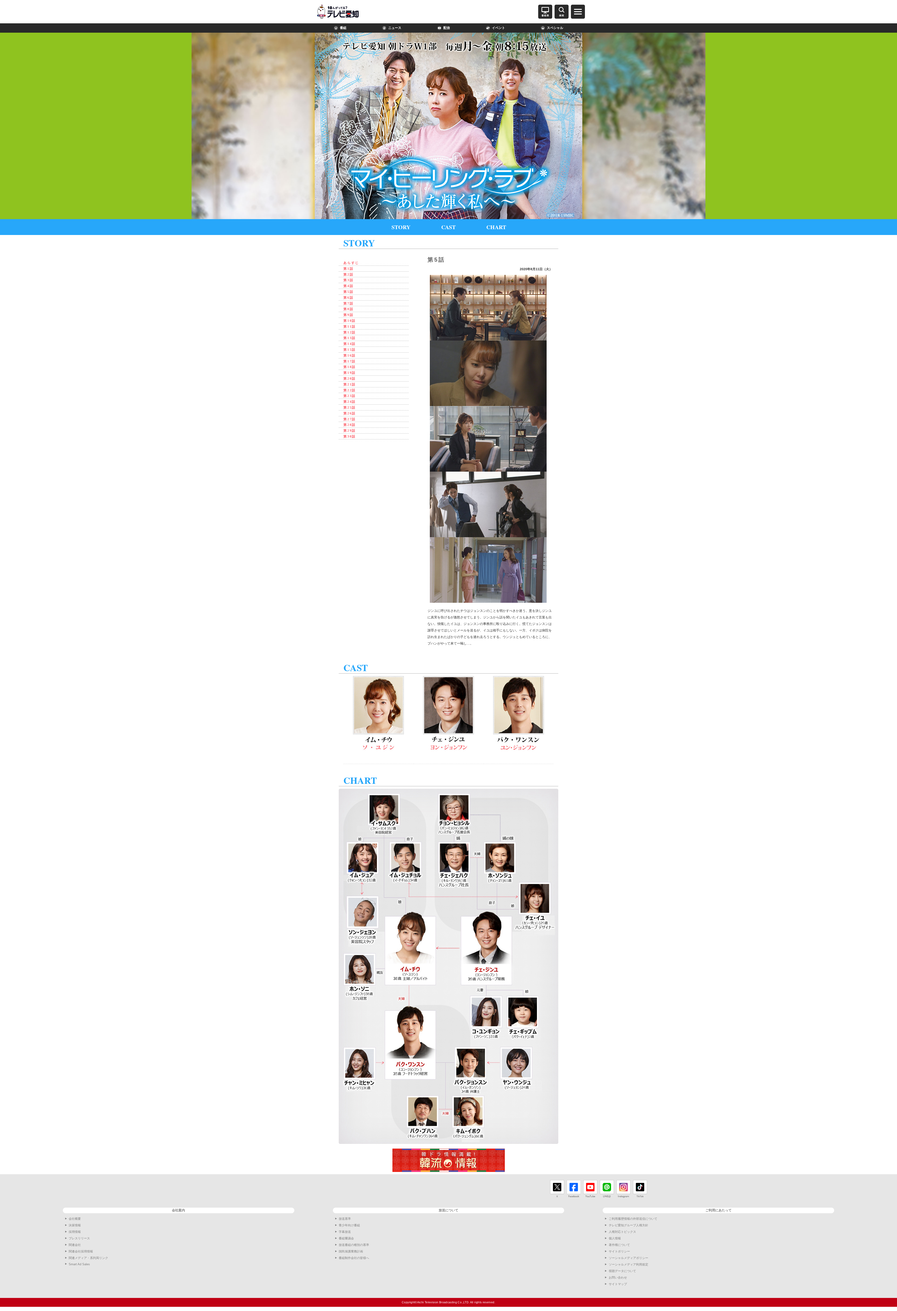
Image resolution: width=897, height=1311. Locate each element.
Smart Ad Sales (79, 1264)
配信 (446, 28)
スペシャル (555, 28)
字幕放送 (345, 1232)
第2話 (348, 274)
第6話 (348, 297)
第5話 (348, 292)
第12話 (349, 332)
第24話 (349, 401)
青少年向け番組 (349, 1225)
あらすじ (351, 263)
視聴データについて (622, 1271)
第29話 (349, 430)
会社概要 (75, 1218)
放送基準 (345, 1218)
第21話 (349, 384)
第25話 (349, 407)
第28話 (349, 425)
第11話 (349, 326)
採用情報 (75, 1232)
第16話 (349, 355)
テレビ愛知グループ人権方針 (628, 1225)
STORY (401, 227)
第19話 (349, 373)
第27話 (349, 419)
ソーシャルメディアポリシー (628, 1258)
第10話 (349, 320)
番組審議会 (346, 1238)
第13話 (349, 338)
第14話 (349, 344)
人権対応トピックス (622, 1232)
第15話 (349, 349)
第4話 (348, 286)
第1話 (348, 268)
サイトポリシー (619, 1251)
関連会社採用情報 (81, 1251)
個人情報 (615, 1238)
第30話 (349, 436)
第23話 (349, 396)
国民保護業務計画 (351, 1251)
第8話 (348, 309)
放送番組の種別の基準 (354, 1245)
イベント (498, 28)
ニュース (394, 28)
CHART (496, 227)
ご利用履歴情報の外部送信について (633, 1218)
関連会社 (75, 1245)
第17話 (349, 361)
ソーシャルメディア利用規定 (628, 1264)
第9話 (348, 315)
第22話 (349, 390)
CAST (448, 227)
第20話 (349, 378)
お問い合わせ (618, 1277)
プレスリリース (79, 1238)
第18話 (349, 367)
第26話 (349, 413)
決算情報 (75, 1225)
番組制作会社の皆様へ (354, 1258)
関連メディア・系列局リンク (88, 1258)
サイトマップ (618, 1284)
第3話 (348, 280)
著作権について (619, 1245)
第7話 (348, 303)
